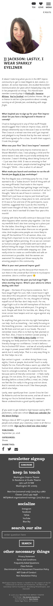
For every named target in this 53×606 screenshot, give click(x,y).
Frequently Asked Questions (26, 563)
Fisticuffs (29, 93)
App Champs (33, 599)
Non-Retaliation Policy (26, 575)
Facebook (26, 512)
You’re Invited (16, 96)
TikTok (26, 515)
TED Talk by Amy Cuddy (25, 337)
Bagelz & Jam (19, 174)
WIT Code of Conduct (26, 572)
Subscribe (26, 464)
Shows (5, 440)
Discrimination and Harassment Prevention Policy (26, 569)
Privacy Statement (26, 556)
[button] (49, 5)
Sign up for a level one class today (30, 425)
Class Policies (27, 566)
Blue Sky (26, 521)
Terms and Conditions (26, 559)
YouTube (26, 518)
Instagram (26, 508)
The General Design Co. (31, 597)
